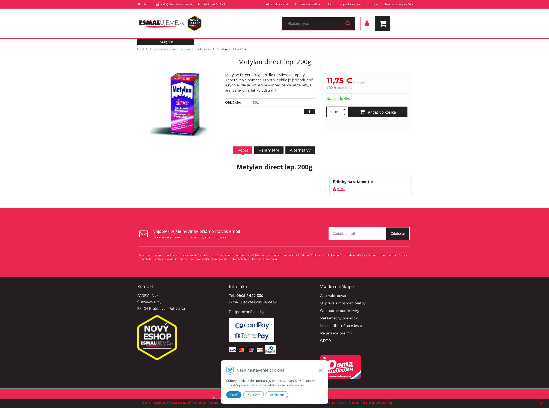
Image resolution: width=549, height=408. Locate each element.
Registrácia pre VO (399, 4)
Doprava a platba (307, 4)
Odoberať (398, 233)
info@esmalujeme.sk (177, 4)
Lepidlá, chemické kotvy (196, 49)
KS (336, 112)
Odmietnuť (277, 394)
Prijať (233, 394)
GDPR (325, 341)
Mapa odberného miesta (341, 326)
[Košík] (383, 23)
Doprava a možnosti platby (343, 303)
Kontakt (373, 4)
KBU (341, 189)
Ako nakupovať (277, 4)
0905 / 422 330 (214, 4)
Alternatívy (300, 150)
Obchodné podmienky (343, 4)
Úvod (147, 4)
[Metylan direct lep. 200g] (178, 104)
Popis (242, 150)
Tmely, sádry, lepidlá (162, 49)
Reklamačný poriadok (339, 318)
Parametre (269, 150)
